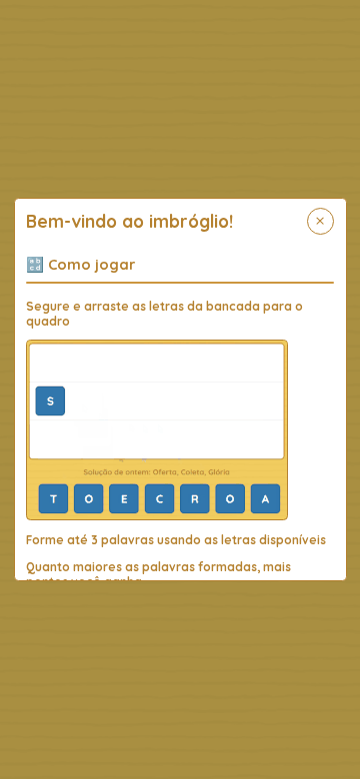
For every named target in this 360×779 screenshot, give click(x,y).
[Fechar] (320, 221)
